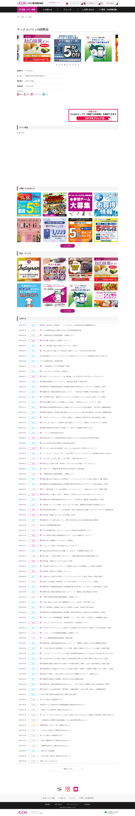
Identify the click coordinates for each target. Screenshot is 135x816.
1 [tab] (56, 64)
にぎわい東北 (110, 3)
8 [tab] (75, 64)
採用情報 (47, 804)
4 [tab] (64, 64)
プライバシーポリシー (73, 804)
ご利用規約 (87, 804)
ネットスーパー (74, 3)
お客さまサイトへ (36, 811)
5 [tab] (67, 64)
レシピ (73, 798)
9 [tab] (78, 64)
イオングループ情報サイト (38, 813)
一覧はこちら (67, 769)
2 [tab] (59, 64)
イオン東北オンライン (92, 3)
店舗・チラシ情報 (26, 17)
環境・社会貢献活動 (87, 798)
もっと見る (67, 246)
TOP (18, 17)
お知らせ (63, 798)
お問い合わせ (58, 804)
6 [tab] (70, 64)
